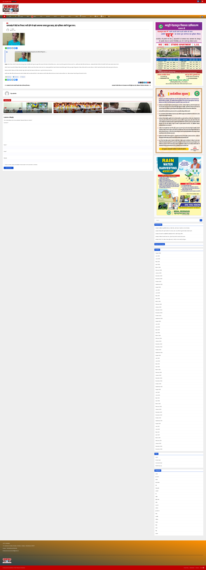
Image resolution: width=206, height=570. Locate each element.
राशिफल (157, 519)
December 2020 (159, 446)
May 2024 (158, 329)
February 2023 (159, 372)
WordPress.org (159, 465)
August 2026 (158, 253)
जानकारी (157, 490)
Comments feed (159, 462)
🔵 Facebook (15, 76)
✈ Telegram (22, 76)
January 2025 (158, 307)
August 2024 (158, 321)
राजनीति (157, 516)
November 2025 (159, 278)
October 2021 (158, 417)
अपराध (157, 473)
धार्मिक (157, 496)
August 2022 (158, 389)
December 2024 (159, 309)
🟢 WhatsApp (8, 76)
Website (5, 158)
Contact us (197, 567)
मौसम (156, 513)
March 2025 (158, 301)
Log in (157, 457)
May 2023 (158, 363)
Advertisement (192, 567)
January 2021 (158, 443)
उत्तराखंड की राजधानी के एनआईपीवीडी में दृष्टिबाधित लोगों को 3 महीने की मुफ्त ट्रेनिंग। (123, 109)
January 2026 (158, 273)
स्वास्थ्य (157, 533)
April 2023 (158, 366)
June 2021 (158, 429)
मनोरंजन (157, 508)
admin (13, 29)
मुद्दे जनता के (157, 510)
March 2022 (158, 403)
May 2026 (158, 261)
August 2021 (158, 423)
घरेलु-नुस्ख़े (157, 488)
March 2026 (158, 267)
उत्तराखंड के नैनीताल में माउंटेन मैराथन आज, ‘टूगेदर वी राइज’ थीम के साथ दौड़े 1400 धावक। (171, 236)
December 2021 (159, 412)
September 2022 (159, 386)
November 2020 (159, 449)
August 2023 (158, 355)
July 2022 (158, 392)
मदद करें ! (157, 505)
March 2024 (158, 335)
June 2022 (158, 395)
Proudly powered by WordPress (8, 567)
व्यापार (157, 527)
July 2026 (158, 255)
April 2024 (158, 332)
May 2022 (158, 398)
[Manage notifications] (203, 567)
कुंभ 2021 (157, 476)
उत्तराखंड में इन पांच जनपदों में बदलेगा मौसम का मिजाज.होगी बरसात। (18, 85)
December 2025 (159, 275)
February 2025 (159, 304)
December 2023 (159, 344)
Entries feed (158, 460)
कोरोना (157, 479)
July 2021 (158, 426)
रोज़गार (157, 522)
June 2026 (158, 258)
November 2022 (159, 380)
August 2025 (158, 287)
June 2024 (158, 326)
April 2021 (158, 434)
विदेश (156, 525)
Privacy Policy (186, 567)
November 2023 (159, 346)
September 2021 (159, 420)
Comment (6, 122)
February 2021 (159, 440)
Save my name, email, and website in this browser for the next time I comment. (21, 164)
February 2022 (159, 406)
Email (5, 151)
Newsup (18, 567)
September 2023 (159, 352)
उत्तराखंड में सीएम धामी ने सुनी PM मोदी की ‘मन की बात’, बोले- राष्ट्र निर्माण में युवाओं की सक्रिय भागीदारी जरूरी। (77, 108)
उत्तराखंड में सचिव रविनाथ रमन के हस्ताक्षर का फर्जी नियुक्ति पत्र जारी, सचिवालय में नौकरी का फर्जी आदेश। (130, 85)
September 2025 (159, 284)
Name (5, 144)
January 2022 (158, 409)
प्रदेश (55, 106)
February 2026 (159, 270)
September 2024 (159, 318)
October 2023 (158, 349)
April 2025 (158, 298)
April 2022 (158, 400)
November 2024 (159, 312)
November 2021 (159, 415)
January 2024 (158, 341)
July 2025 (158, 290)
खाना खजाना (158, 482)
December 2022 (159, 378)
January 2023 (158, 375)
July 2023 (158, 358)
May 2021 (158, 432)
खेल (156, 485)
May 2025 (158, 295)
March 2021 (158, 437)
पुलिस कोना (157, 499)
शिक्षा (156, 530)
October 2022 (158, 383)
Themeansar (23, 567)
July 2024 (158, 324)
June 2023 (158, 361)
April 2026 (158, 264)
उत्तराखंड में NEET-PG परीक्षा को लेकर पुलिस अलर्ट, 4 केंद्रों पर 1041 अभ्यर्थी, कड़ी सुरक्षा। (171, 239)
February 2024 (159, 338)
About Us (201, 567)
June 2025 (158, 292)
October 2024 (158, 315)
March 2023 (158, 369)
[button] (200, 16)
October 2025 (158, 281)
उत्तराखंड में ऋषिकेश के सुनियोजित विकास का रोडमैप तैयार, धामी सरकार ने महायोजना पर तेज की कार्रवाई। (27, 109)
